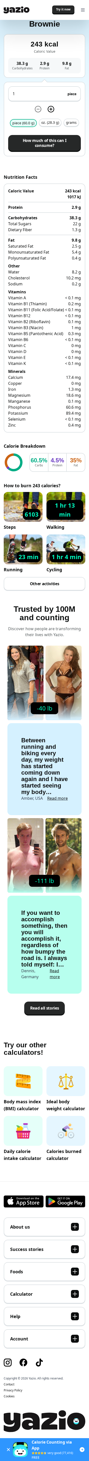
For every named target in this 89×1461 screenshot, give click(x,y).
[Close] (8, 1449)
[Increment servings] (50, 109)
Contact (9, 1384)
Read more (57, 798)
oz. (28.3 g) (50, 122)
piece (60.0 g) (23, 123)
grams (71, 122)
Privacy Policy (13, 1390)
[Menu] (83, 10)
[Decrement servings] (38, 109)
